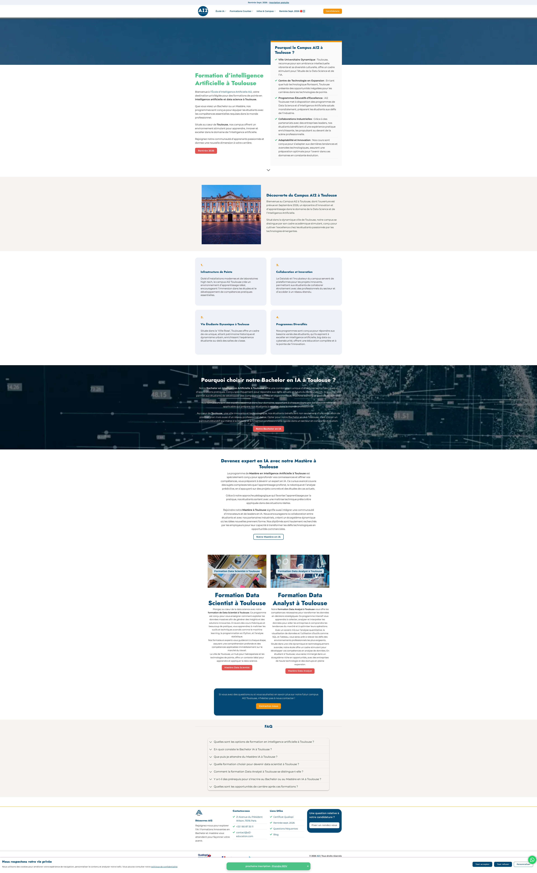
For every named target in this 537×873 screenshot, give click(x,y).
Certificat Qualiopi (283, 816)
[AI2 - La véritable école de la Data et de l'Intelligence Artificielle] (203, 11)
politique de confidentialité (164, 866)
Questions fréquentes (285, 828)
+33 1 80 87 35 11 (244, 826)
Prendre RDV (279, 866)
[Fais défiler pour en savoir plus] (268, 170)
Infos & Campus (265, 11)
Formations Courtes (240, 11)
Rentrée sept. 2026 (284, 822)
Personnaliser (523, 864)
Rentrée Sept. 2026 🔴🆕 (292, 11)
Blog (276, 834)
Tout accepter (482, 864)
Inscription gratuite (279, 2)
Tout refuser (503, 864)
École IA (220, 11)
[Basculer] (211, 742)
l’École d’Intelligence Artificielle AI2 (231, 91)
